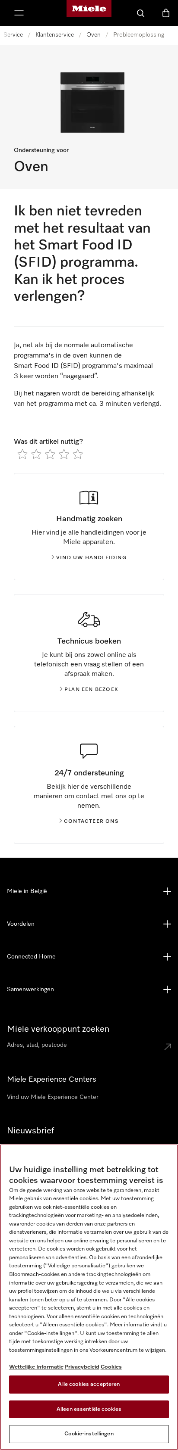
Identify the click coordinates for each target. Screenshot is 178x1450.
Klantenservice (54, 35)
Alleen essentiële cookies (89, 1409)
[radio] (22, 454)
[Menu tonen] (19, 13)
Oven (93, 35)
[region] (89, 1297)
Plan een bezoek (91, 689)
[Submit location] (167, 1046)
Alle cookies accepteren (89, 1384)
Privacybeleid (82, 1367)
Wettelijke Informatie (36, 1367)
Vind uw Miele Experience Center (53, 1097)
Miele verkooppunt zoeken (58, 1029)
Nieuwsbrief (30, 1130)
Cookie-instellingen (88, 1434)
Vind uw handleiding (91, 557)
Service (13, 35)
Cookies (111, 1367)
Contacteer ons (91, 821)
